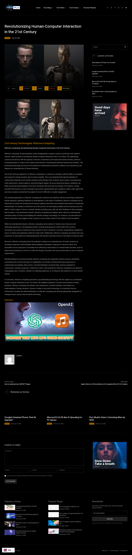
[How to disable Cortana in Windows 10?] (53, 523)
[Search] (125, 47)
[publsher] (9, 360)
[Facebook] (107, 7)
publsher (19, 356)
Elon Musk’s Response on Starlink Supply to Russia (26, 532)
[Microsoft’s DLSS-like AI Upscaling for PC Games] (123, 83)
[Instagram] (111, 7)
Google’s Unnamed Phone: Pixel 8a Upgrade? (20, 419)
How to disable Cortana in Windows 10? (70, 522)
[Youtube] (126, 7)
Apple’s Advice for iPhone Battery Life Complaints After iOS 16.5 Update (104, 384)
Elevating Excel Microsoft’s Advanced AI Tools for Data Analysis (70, 531)
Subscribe (110, 519)
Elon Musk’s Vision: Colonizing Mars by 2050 (107, 419)
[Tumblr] (118, 7)
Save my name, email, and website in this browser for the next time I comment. (30, 476)
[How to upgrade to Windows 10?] (53, 507)
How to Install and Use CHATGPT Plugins (17, 384)
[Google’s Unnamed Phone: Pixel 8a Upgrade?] (123, 73)
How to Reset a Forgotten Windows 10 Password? (71, 514)
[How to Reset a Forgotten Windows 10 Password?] (53, 514)
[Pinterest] (115, 7)
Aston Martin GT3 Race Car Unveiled (103, 63)
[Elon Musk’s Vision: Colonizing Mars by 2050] (123, 93)
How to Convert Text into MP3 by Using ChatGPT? (33, 300)
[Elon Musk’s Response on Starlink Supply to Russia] (10, 532)
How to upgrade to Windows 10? (69, 507)
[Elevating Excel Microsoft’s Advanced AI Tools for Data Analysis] (53, 531)
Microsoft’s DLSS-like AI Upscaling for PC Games (64, 419)
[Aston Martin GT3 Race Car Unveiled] (123, 63)
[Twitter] (122, 7)
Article (7, 38)
